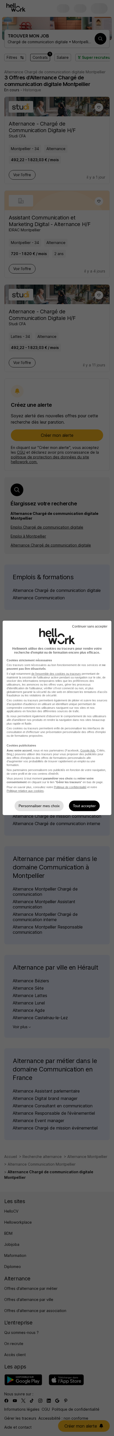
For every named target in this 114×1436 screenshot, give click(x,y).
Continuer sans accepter (89, 626)
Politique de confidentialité (70, 787)
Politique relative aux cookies (25, 790)
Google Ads (87, 750)
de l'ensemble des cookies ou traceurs (56, 673)
